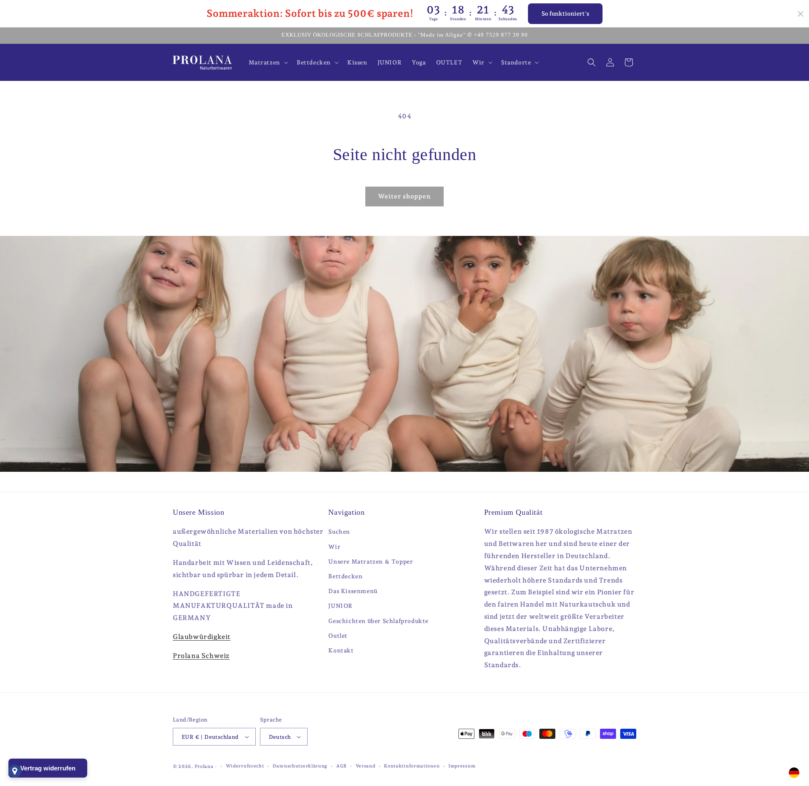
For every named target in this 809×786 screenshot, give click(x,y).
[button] (268, 62)
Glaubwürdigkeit (201, 637)
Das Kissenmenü (352, 591)
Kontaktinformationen (411, 766)
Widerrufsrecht (245, 766)
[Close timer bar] (800, 14)
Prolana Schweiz (201, 656)
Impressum (461, 766)
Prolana (204, 766)
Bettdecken (345, 576)
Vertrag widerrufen (47, 768)
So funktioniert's (565, 13)
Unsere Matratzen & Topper (370, 561)
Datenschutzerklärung (300, 766)
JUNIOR (340, 605)
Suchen (339, 531)
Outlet (338, 635)
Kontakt (341, 650)
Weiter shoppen (404, 196)
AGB (341, 766)
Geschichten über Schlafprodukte (378, 621)
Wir (334, 546)
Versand (365, 766)
